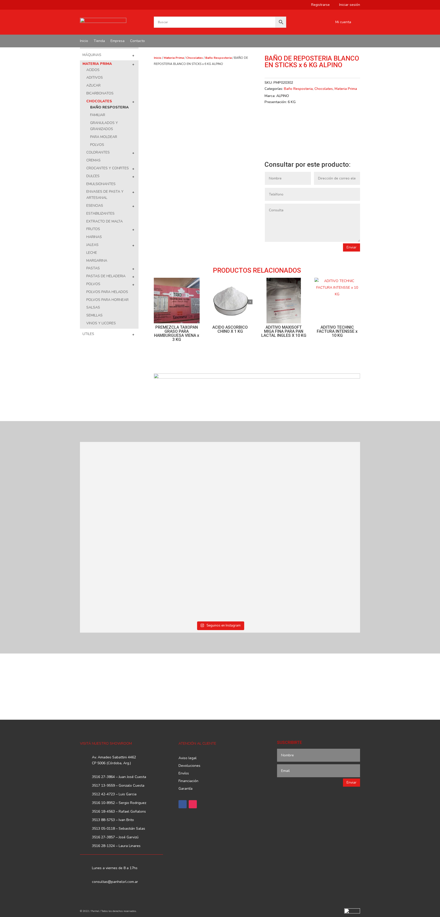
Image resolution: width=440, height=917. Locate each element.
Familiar (97, 115)
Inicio (84, 41)
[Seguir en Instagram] (193, 804)
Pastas (93, 268)
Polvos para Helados (107, 291)
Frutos (93, 229)
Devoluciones (189, 766)
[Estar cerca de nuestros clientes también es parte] (326, 565)
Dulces (93, 176)
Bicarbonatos (100, 93)
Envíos (183, 774)
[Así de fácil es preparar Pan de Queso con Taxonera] (185, 475)
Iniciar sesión (347, 5)
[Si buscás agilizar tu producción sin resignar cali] (255, 565)
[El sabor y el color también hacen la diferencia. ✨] (255, 484)
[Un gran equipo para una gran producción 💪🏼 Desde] (326, 487)
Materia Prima (97, 63)
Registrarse (318, 5)
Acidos (93, 69)
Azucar (93, 85)
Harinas (94, 236)
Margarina (96, 260)
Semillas (94, 315)
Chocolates (99, 101)
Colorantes (98, 152)
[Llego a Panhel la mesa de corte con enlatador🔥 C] (114, 481)
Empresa (118, 41)
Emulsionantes (101, 184)
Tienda (99, 41)
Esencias (94, 205)
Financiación (188, 781)
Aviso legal (187, 758)
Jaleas (92, 244)
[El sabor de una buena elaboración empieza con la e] (114, 574)
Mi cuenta (343, 22)
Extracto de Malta (104, 221)
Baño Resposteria (109, 107)
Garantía (185, 789)
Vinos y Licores (101, 323)
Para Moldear (103, 136)
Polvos (97, 144)
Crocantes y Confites (107, 168)
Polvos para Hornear (107, 299)
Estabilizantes (100, 213)
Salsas (93, 307)
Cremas (93, 160)
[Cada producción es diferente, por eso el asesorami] (185, 574)
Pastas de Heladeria (106, 276)
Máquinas (91, 54)
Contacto (137, 41)
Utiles (88, 333)
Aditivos (94, 77)
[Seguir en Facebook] (182, 804)
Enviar (351, 247)
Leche (91, 252)
